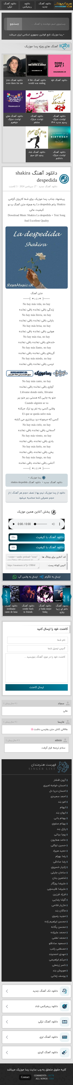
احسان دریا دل (57, 791)
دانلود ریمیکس (27, 5)
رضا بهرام (60, 856)
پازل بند (61, 829)
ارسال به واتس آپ (28, 577)
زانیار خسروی (58, 867)
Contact (25, 1077)
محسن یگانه (58, 927)
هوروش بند (59, 970)
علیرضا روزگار (58, 883)
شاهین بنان (59, 878)
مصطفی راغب (58, 949)
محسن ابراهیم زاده (55, 921)
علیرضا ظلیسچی (56, 889)
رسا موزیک (63, 5)
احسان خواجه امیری (54, 785)
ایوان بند (61, 813)
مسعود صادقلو (57, 943)
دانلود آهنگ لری (49, 1037)
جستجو (14, 24)
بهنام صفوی (59, 824)
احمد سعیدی (58, 796)
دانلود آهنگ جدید (45, 5)
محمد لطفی (59, 938)
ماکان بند (60, 911)
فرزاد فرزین (59, 894)
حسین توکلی (58, 845)
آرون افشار (60, 780)
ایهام (63, 807)
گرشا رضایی (59, 900)
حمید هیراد (59, 851)
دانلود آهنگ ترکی (10, 5)
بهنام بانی (60, 818)
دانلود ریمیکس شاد (46, 1006)
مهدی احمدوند (57, 954)
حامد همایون (58, 840)
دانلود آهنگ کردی (48, 1052)
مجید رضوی (59, 916)
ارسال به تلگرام (52, 577)
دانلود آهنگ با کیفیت (37, 537)
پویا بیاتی (60, 834)
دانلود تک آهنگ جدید (45, 991)
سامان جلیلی (58, 872)
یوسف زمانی (58, 976)
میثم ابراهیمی (57, 960)
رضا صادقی (59, 862)
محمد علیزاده (58, 932)
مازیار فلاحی (59, 905)
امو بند (62, 802)
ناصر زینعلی (59, 965)
